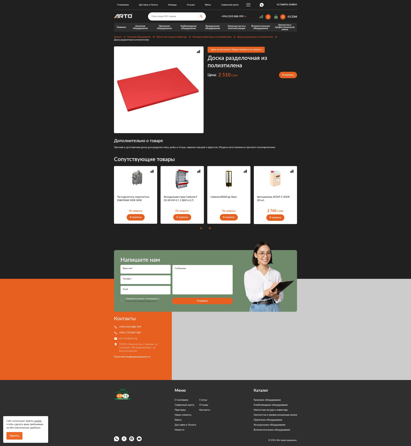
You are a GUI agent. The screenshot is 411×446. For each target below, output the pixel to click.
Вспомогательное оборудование (260, 27)
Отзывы (191, 5)
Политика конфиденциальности (132, 357)
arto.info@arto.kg (128, 338)
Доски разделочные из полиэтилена (255, 37)
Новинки (121, 27)
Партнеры (180, 410)
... (248, 5)
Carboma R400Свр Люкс (223, 197)
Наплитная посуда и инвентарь (172, 37)
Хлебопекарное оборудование (188, 27)
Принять (14, 436)
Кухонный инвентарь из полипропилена (212, 37)
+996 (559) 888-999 (232, 16)
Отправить (202, 301)
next (209, 228)
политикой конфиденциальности (141, 301)
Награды (172, 5)
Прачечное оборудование (164, 27)
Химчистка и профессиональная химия (285, 27)
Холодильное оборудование (212, 27)
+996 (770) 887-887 (130, 332)
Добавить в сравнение (198, 51)
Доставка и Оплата (148, 5)
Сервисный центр (230, 5)
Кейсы (208, 5)
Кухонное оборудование (140, 27)
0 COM (292, 16)
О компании (123, 5)
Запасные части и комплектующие (237, 27)
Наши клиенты (183, 415)
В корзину (288, 75)
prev (201, 228)
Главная (118, 37)
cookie (37, 421)
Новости (179, 430)
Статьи (203, 400)
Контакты (125, 318)
